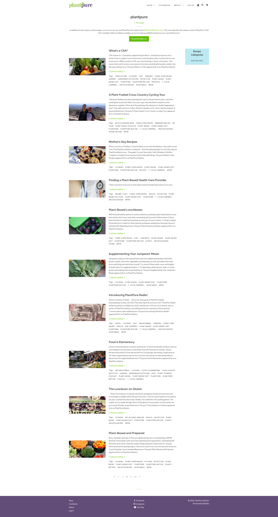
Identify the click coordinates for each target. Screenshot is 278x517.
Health (149, 417)
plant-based (158, 79)
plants (149, 241)
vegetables (141, 85)
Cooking (133, 76)
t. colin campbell (148, 129)
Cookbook (164, 5)
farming (157, 323)
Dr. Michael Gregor (134, 417)
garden (112, 79)
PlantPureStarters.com (153, 30)
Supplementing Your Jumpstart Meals (134, 253)
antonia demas (122, 370)
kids (136, 238)
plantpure (126, 82)
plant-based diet (160, 126)
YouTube (140, 507)
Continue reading (116, 71)
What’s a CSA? (118, 50)
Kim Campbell (131, 326)
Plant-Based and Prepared (126, 433)
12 (135, 477)
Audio (118, 323)
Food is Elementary (122, 342)
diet (141, 76)
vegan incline (115, 132)
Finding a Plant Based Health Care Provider (137, 180)
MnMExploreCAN (162, 123)
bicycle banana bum (124, 123)
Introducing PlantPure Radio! (128, 295)
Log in (190, 5)
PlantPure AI (139, 39)
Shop (150, 5)
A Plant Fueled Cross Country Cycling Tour (137, 94)
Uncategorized (126, 85)
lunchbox (145, 238)
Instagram (140, 504)
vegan (112, 244)
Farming (149, 76)
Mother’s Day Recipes (123, 141)
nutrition (145, 79)
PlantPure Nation (202, 500)
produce (156, 82)
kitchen (148, 461)
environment (145, 323)
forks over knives (163, 76)
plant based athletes (125, 126)
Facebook (140, 500)
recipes (143, 170)
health (152, 194)
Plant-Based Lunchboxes (125, 209)
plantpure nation (141, 82)
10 (127, 477)
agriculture (121, 76)
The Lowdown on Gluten (125, 389)
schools (121, 379)
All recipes (140, 23)
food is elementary (151, 370)
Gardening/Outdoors (128, 79)
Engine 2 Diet (121, 194)
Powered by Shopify (201, 503)
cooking (127, 323)
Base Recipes (197, 61)
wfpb (151, 85)
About (178, 5)
